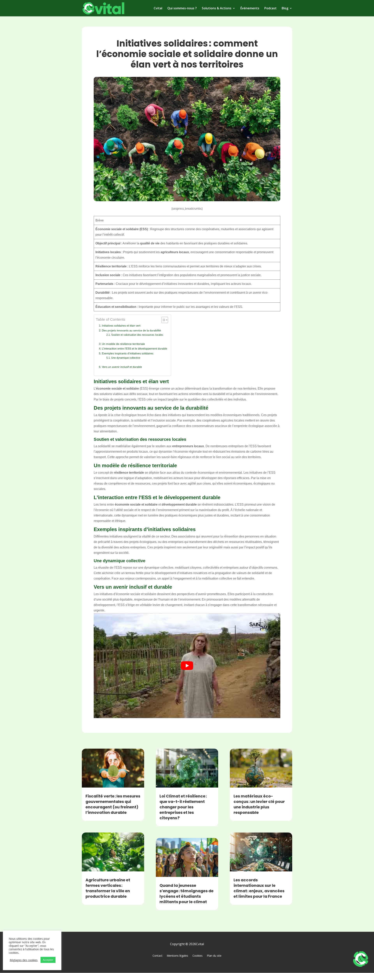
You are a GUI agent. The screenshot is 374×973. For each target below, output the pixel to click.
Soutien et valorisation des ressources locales (137, 334)
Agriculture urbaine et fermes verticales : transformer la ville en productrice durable (108, 888)
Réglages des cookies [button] (24, 960)
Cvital (158, 8)
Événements (249, 8)
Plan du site (214, 955)
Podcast (270, 8)
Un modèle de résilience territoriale (123, 343)
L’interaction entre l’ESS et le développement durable (134, 348)
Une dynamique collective (125, 357)
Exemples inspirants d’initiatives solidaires (127, 353)
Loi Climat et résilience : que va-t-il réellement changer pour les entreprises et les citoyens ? (183, 807)
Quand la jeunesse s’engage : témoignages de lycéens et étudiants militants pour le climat (186, 894)
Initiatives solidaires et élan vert (121, 325)
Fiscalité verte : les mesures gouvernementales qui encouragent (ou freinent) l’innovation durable (113, 804)
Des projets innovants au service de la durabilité (131, 330)
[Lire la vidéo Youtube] (187, 665)
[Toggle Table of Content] (162, 320)
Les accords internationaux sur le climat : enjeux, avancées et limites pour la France (259, 888)
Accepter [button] (48, 960)
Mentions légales (177, 955)
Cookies (197, 955)
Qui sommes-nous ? (182, 8)
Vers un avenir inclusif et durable (122, 366)
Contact (157, 955)
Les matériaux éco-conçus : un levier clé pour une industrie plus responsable (259, 804)
